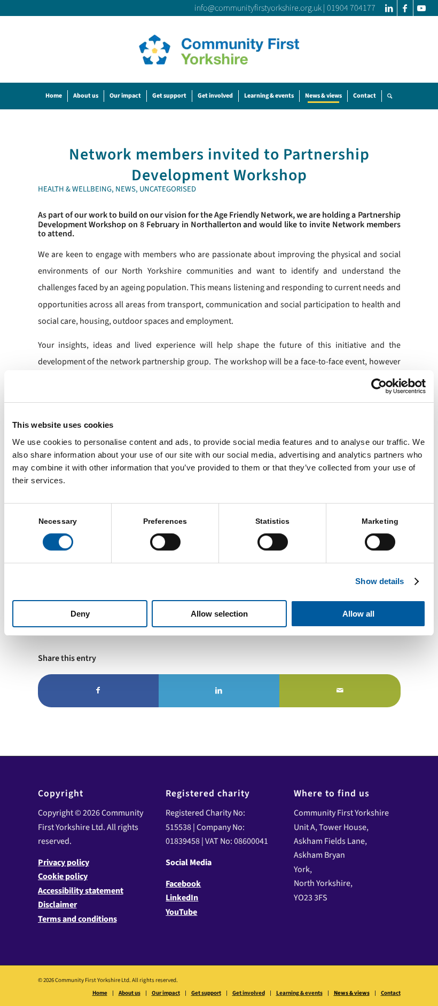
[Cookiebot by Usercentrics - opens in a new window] (379, 386)
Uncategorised (167, 189)
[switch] (165, 541)
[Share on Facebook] (98, 690)
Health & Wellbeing (75, 189)
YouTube (181, 912)
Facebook (183, 884)
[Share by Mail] (339, 690)
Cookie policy (63, 876)
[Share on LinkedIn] (219, 690)
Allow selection (219, 613)
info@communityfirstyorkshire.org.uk (258, 8)
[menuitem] (53, 96)
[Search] (389, 96)
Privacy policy (63, 862)
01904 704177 (351, 8)
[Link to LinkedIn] (389, 8)
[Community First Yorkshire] (219, 49)
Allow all (358, 613)
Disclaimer (57, 905)
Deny (80, 613)
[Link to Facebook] (405, 8)
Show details (379, 581)
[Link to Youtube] (421, 8)
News (125, 189)
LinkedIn (182, 898)
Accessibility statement (80, 891)
